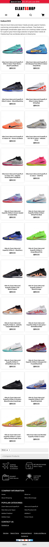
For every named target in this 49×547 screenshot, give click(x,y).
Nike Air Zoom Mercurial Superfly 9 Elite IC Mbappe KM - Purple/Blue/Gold (36, 362)
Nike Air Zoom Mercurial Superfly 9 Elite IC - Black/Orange (36, 287)
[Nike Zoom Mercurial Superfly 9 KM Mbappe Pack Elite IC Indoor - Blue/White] (36, 49)
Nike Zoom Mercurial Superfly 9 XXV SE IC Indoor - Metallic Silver (36, 138)
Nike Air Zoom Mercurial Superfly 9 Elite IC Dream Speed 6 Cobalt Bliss (12, 213)
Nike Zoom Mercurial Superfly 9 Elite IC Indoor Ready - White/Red (36, 101)
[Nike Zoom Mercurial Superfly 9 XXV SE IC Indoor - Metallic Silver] (36, 123)
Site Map (5, 533)
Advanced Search (26, 533)
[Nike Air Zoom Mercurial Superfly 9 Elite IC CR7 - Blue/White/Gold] (36, 384)
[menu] (6, 15)
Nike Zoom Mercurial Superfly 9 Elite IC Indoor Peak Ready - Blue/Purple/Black (12, 63)
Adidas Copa (5, 517)
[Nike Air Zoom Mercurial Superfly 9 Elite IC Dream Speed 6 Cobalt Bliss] (12, 198)
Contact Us (24, 536)
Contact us (5, 525)
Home (3, 494)
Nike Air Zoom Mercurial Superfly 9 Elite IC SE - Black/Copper (13, 287)
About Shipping (6, 498)
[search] (30, 15)
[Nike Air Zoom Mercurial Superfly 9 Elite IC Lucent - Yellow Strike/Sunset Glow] (12, 421)
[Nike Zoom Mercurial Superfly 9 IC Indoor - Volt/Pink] (36, 161)
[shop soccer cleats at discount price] (24, 8)
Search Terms (14, 533)
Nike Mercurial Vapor (8, 510)
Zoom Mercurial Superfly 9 (10, 506)
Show (4, 450)
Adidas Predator (7, 513)
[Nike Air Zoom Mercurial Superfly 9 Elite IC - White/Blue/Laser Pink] (12, 347)
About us (27, 494)
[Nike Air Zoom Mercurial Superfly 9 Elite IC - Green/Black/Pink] (36, 235)
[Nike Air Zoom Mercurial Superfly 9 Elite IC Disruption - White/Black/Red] (36, 310)
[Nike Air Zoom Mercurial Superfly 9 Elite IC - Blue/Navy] (12, 235)
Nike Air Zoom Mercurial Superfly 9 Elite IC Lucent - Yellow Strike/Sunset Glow (12, 436)
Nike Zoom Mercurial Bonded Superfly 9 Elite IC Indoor (36, 435)
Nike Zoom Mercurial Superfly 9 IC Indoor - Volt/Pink (36, 175)
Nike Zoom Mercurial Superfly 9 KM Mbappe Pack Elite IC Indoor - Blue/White (36, 63)
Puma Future (28, 517)
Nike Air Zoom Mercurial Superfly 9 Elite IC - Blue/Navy (12, 249)
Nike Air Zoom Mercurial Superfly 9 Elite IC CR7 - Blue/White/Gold (36, 399)
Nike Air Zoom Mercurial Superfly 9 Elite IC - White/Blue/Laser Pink (13, 362)
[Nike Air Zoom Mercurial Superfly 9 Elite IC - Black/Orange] (36, 272)
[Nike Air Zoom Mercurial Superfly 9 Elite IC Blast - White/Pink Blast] (36, 198)
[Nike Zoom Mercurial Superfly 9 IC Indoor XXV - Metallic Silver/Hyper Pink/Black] (12, 161)
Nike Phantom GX (30, 510)
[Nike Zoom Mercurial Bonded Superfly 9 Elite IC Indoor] (36, 421)
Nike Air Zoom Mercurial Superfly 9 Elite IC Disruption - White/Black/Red (36, 324)
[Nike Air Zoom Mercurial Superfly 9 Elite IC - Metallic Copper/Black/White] (12, 310)
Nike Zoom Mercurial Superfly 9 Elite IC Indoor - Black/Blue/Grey (12, 100)
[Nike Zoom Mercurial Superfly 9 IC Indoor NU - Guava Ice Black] (12, 123)
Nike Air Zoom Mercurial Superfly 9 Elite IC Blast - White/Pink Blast (36, 213)
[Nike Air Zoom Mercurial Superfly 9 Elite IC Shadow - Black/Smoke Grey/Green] (12, 384)
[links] (18, 15)
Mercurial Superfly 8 (31, 506)
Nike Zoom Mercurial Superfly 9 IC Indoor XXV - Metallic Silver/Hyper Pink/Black (12, 175)
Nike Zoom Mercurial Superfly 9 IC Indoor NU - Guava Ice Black (12, 137)
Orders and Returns (40, 533)
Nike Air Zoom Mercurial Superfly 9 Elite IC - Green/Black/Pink (36, 250)
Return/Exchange (30, 498)
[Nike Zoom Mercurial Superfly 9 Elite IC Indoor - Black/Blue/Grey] (12, 86)
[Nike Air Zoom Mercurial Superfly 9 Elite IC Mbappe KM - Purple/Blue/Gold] (36, 347)
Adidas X (27, 513)
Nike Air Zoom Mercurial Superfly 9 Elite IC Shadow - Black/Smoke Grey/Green (12, 399)
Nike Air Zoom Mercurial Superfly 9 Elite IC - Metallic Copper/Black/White (12, 324)
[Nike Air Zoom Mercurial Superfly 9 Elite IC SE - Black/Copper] (12, 272)
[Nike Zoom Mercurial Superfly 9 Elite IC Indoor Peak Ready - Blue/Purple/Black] (12, 49)
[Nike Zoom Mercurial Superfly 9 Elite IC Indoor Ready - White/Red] (36, 86)
